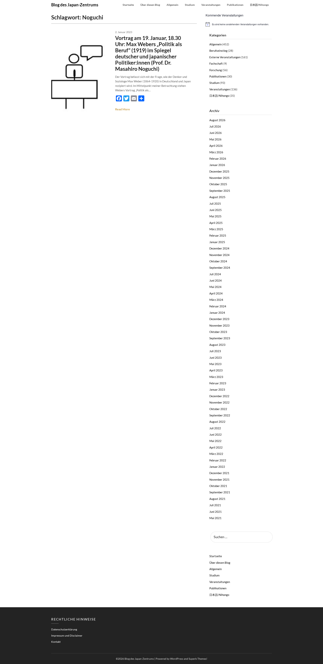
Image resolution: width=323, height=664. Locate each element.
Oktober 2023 (218, 331)
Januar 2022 (217, 466)
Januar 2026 (217, 165)
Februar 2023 (217, 383)
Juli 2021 (215, 505)
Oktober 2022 (218, 409)
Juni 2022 (215, 434)
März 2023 (216, 376)
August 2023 (217, 344)
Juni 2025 (215, 210)
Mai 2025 (215, 216)
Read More (122, 109)
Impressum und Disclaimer (66, 635)
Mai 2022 (215, 441)
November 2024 (219, 255)
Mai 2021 (215, 518)
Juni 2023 (215, 357)
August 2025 (217, 197)
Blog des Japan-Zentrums (74, 4)
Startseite (128, 4)
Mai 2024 (215, 286)
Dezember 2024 (219, 248)
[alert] (239, 24)
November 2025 (219, 177)
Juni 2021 (215, 511)
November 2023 (219, 325)
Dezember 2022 (219, 396)
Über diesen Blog (150, 4)
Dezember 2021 (219, 473)
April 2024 (216, 293)
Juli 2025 (215, 203)
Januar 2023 (217, 389)
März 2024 (216, 299)
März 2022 (216, 453)
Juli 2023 (215, 351)
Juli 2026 (215, 126)
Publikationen (235, 4)
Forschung (215, 70)
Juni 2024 (215, 280)
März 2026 (216, 152)
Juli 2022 (215, 428)
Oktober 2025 (218, 184)
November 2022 (219, 402)
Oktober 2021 (218, 486)
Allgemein (172, 4)
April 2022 (216, 447)
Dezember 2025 (219, 171)
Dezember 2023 (219, 319)
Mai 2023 (215, 364)
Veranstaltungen (210, 4)
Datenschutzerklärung (64, 629)
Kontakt (56, 641)
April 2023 (216, 370)
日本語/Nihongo (259, 4)
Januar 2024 (217, 312)
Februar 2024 (217, 306)
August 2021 (217, 498)
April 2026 (216, 145)
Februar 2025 (217, 235)
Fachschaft (216, 63)
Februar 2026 (217, 158)
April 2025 (216, 222)
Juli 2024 (215, 274)
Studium (190, 4)
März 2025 (216, 229)
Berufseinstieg (218, 50)
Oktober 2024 (218, 261)
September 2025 (219, 190)
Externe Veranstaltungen (224, 57)
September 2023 (219, 338)
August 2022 (217, 421)
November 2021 (219, 479)
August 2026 (217, 120)
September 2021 (219, 492)
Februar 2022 (217, 460)
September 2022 (219, 415)
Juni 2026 (215, 132)
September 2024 (219, 267)
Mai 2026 (215, 139)
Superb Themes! (198, 658)
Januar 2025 (217, 242)
